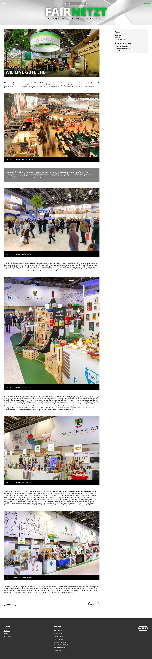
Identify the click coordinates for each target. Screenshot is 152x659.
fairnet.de (57, 651)
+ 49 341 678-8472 (63, 645)
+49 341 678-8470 (65, 642)
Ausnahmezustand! (123, 49)
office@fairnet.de (60, 648)
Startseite (7, 631)
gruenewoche (120, 39)
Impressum (7, 636)
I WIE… (119, 51)
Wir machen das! (122, 47)
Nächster (93, 604)
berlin (118, 37)
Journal (6, 634)
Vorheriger (10, 604)
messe (118, 35)
